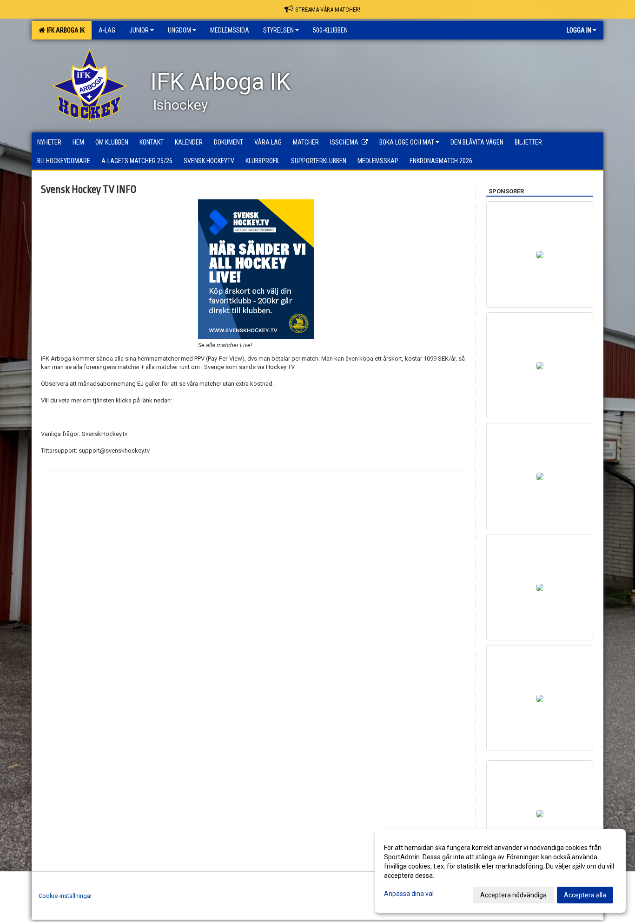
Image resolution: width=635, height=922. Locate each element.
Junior (139, 30)
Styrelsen (278, 30)
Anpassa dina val (409, 893)
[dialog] (500, 871)
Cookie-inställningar (65, 895)
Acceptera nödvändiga (513, 895)
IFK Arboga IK (64, 30)
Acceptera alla (585, 895)
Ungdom (179, 30)
